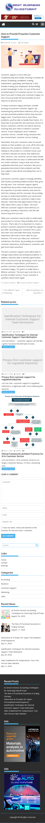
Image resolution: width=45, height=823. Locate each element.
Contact (4, 562)
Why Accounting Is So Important (34, 291)
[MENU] (42, 24)
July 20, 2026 (7, 332)
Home (3, 560)
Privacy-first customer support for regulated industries (22, 361)
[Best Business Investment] (3, 24)
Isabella (17, 332)
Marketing (5, 592)
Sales (3, 596)
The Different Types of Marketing (11, 291)
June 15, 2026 (8, 374)
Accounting (5, 579)
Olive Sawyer (24, 43)
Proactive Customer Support (29, 283)
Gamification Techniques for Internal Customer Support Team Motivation (22, 319)
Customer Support (9, 283)
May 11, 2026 (7, 451)
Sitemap (4, 565)
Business (5, 584)
